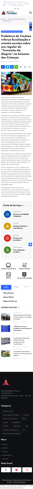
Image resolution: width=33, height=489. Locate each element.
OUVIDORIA (6, 426)
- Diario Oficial (8, 297)
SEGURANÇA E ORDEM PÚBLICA (10, 430)
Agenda (5, 448)
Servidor (16, 235)
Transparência (18, 247)
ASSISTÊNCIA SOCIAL (17, 312)
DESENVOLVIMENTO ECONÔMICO (11, 415)
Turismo (15, 223)
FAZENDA (23, 418)
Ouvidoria (5, 459)
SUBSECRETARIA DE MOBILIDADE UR (12, 433)
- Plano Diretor (8, 293)
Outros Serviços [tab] (6, 287)
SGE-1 (14, 335)
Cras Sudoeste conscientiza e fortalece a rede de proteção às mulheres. (22, 353)
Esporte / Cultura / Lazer (10, 418)
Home (4, 19)
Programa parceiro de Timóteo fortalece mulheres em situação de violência (22, 317)
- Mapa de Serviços (9, 301)
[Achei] (15, 9)
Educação (26, 415)
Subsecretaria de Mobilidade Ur (17, 19)
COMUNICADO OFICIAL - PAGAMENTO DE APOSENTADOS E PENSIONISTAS (22, 328)
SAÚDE (26, 426)
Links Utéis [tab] (27, 286)
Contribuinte (17, 211)
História (5, 444)
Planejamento (17, 426)
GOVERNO (5, 422)
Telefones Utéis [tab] (16, 287)
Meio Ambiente (16, 422)
